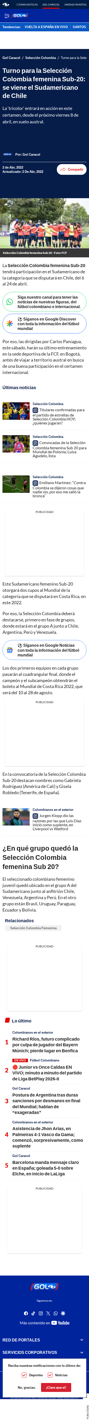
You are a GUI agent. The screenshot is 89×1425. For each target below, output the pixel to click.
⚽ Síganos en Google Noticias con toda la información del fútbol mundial (48, 650)
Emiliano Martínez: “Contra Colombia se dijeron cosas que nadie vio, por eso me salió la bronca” (59, 489)
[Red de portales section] (82, 1340)
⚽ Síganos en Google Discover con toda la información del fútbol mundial (48, 324)
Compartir (75, 169)
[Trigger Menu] (6, 16)
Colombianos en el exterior (53, 810)
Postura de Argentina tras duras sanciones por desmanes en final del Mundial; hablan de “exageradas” (46, 1103)
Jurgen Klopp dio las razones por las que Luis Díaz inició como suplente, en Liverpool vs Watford (57, 822)
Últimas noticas (27, 4)
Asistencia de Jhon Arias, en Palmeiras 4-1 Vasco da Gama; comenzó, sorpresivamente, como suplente (47, 1137)
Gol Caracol (51, 4)
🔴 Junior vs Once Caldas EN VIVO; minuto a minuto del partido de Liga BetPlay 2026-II (47, 1072)
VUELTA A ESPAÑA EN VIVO (46, 27)
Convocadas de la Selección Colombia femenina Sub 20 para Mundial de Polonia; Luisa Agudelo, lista (60, 449)
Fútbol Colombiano (44, 1060)
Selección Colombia (40, 58)
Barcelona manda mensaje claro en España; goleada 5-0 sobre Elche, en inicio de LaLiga (45, 1168)
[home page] (5, 4)
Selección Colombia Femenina (33, 928)
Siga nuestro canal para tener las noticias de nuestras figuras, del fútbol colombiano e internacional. (49, 302)
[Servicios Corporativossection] (82, 1352)
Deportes (36, 1375)
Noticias (61, 1375)
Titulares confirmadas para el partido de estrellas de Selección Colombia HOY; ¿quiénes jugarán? (59, 416)
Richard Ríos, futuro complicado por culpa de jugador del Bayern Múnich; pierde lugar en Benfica (46, 1044)
